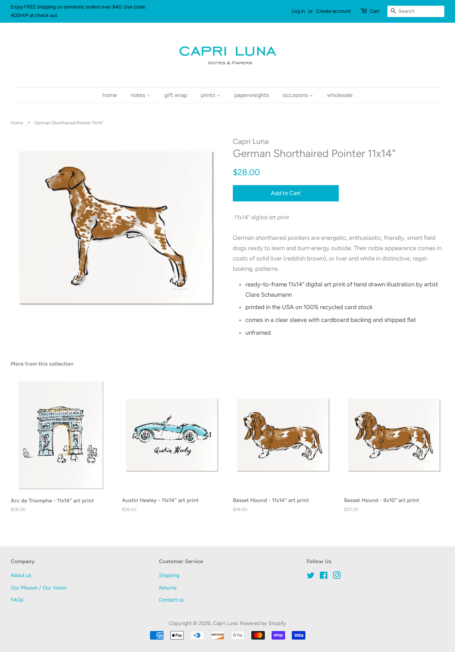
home (109, 95)
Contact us (171, 600)
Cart (374, 11)
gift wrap (175, 95)
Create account (333, 11)
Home (17, 122)
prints (208, 95)
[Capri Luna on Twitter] (311, 576)
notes (138, 95)
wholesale (340, 95)
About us (21, 575)
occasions (296, 95)
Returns (168, 587)
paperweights (251, 95)
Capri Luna (225, 623)
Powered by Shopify (263, 623)
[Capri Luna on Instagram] (337, 576)
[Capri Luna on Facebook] (324, 576)
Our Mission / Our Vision (38, 587)
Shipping (169, 575)
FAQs (17, 600)
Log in (298, 11)
